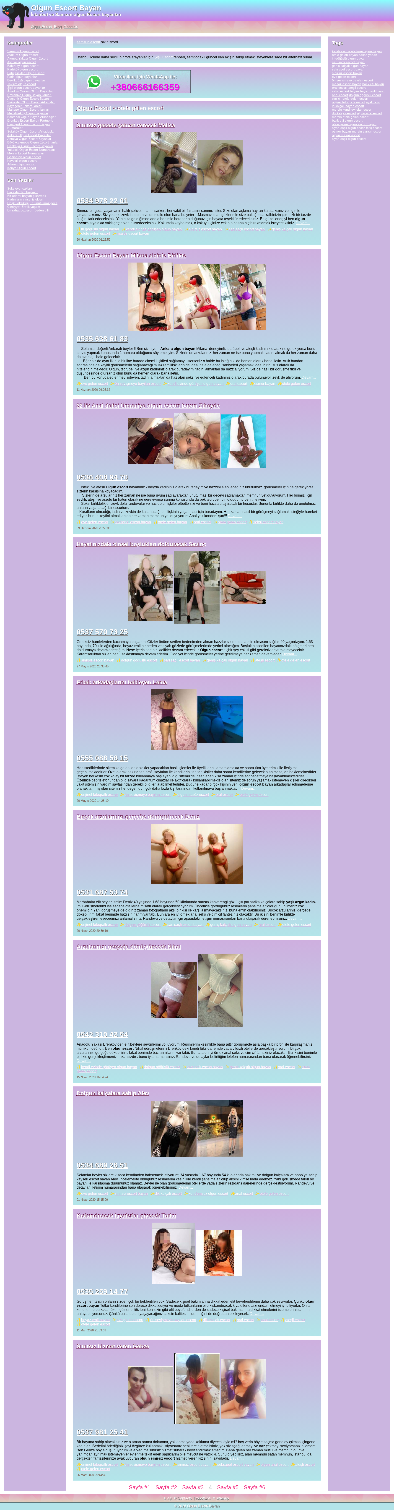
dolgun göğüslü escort (139, 660)
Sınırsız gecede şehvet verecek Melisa (126, 125)
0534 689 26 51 (102, 1165)
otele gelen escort (95, 233)
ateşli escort (265, 660)
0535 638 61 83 (102, 339)
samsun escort (88, 42)
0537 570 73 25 (102, 632)
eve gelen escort (94, 383)
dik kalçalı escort (168, 1193)
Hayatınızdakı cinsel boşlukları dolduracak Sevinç (141, 544)
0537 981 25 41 (102, 1432)
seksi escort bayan (268, 522)
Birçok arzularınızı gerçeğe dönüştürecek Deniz (138, 817)
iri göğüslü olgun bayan (100, 229)
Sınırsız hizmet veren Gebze (113, 1346)
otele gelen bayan (172, 522)
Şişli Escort (163, 57)
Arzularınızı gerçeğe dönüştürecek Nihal (129, 947)
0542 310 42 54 (102, 1034)
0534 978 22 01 (102, 201)
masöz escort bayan (133, 233)
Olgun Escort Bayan (66, 8)
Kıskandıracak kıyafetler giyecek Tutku (126, 1216)
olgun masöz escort (193, 795)
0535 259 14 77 (102, 1291)
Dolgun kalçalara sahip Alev (113, 1093)
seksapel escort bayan (133, 522)
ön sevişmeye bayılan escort (138, 383)
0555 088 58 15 (102, 758)
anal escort (244, 1193)
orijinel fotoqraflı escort (99, 795)
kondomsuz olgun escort (208, 1193)
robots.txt (203, 1498)
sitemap (222, 1498)
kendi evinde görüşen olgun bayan (154, 229)
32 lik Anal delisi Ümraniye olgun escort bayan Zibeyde (148, 406)
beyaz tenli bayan (95, 1320)
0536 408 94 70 (102, 477)
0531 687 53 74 (102, 892)
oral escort (238, 383)
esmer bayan (264, 383)
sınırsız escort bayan (205, 229)
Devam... (303, 223)
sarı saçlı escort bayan (247, 229)
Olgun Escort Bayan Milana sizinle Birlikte (131, 256)
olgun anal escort (274, 1464)
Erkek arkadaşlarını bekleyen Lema (122, 682)
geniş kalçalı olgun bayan (292, 229)
